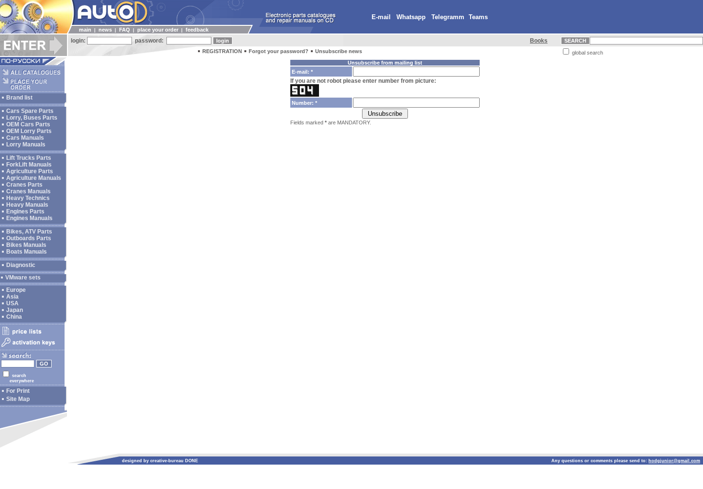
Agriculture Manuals (33, 178)
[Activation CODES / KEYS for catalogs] (32, 347)
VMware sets (23, 277)
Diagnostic (20, 265)
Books (539, 40)
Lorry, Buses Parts (31, 117)
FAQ (124, 30)
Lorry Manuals (25, 144)
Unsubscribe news (338, 51)
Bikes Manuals (26, 245)
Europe (16, 290)
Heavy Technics (28, 198)
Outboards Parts (28, 238)
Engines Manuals (29, 218)
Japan (14, 310)
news (105, 30)
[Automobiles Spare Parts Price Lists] (32, 334)
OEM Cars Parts (28, 124)
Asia (12, 296)
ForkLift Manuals (29, 164)
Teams (478, 17)
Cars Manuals (25, 137)
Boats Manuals (26, 251)
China (14, 316)
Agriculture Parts (29, 171)
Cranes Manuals (28, 191)
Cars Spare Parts (30, 111)
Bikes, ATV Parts (29, 231)
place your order (157, 30)
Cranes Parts (24, 184)
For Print (18, 391)
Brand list (19, 97)
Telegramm (447, 17)
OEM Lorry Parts (29, 131)
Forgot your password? (278, 51)
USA (12, 303)
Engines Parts (25, 211)
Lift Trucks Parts (28, 158)
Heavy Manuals (27, 204)
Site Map (18, 399)
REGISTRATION (222, 51)
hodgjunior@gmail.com (674, 460)
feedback (197, 30)
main (85, 30)
